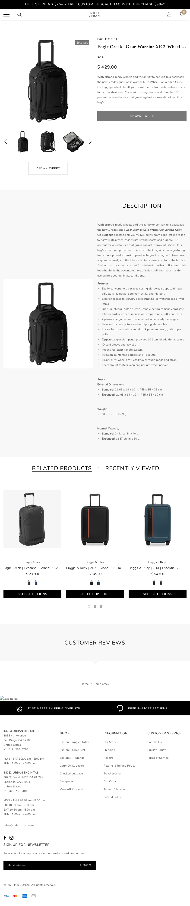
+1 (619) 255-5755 (15, 749)
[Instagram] (11, 838)
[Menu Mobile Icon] (6, 15)
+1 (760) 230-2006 (15, 791)
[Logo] (95, 15)
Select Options (32, 594)
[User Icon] (169, 14)
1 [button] (89, 606)
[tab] (61, 468)
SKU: (100, 57)
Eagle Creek (107, 39)
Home (85, 684)
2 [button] (95, 606)
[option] (48, 81)
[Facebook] (4, 838)
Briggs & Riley (95, 562)
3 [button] (101, 606)
